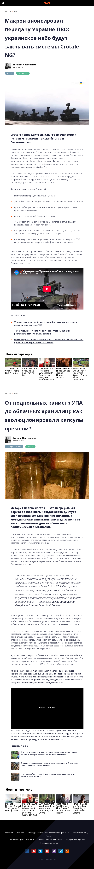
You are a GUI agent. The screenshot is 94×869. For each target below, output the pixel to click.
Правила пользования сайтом (50, 839)
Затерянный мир (14, 446)
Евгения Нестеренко (24, 64)
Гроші (9, 73)
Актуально (23, 73)
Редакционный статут (49, 843)
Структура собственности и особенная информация (48, 832)
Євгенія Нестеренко (24, 437)
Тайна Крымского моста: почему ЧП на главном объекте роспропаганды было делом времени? (42, 332)
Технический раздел (81, 832)
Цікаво (30, 446)
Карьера (20, 832)
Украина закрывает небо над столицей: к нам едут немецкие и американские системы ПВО (45, 323)
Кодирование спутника (75, 839)
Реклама (49, 836)
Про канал (9, 832)
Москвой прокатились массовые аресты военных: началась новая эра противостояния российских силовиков (48, 341)
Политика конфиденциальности (21, 839)
